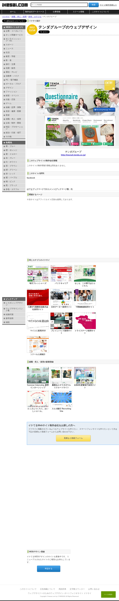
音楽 (8, 115)
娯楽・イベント (12, 95)
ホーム (13, 12)
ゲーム (8, 103)
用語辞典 (62, 589)
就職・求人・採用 (13, 119)
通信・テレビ (11, 72)
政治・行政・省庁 (13, 133)
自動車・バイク (12, 76)
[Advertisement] (13, 199)
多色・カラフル (12, 189)
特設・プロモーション (14, 128)
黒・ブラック (11, 185)
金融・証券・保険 (13, 107)
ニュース (9, 48)
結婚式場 (9, 314)
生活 (8, 52)
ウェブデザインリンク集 (14, 310)
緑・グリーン (11, 170)
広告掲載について (47, 589)
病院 (8, 322)
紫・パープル (11, 177)
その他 (8, 136)
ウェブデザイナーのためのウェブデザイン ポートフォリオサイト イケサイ (59, 593)
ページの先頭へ (108, 594)
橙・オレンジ (11, 150)
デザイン (9, 88)
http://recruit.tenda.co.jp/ (73, 155)
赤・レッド (10, 174)
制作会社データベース (34, 12)
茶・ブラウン (11, 166)
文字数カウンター (77, 589)
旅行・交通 (10, 64)
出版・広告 (10, 99)
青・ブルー (10, 146)
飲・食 (8, 60)
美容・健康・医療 (13, 111)
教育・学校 (10, 56)
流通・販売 (10, 68)
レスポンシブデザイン (14, 304)
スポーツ (9, 44)
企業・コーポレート (14, 31)
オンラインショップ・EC (13, 40)
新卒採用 (9, 318)
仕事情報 (56, 12)
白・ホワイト (11, 162)
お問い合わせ (94, 589)
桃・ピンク (10, 181)
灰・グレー (10, 158)
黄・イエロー (11, 154)
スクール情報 (78, 12)
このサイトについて (100, 12)
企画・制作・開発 (13, 123)
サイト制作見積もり (108, 5)
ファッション (11, 91)
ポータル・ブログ (13, 84)
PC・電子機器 (12, 80)
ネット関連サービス (14, 35)
